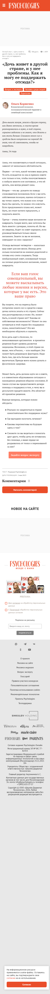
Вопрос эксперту (25, 672)
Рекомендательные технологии (25, 694)
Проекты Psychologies (25, 698)
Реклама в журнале (25, 667)
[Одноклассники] (20, 650)
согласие (16, 603)
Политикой (14, 609)
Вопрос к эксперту (13, 89)
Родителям (25, 93)
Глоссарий (25, 676)
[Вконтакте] (34, 644)
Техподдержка (25, 703)
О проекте (25, 658)
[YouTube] (29, 650)
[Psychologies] (24, 5)
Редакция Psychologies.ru (17, 472)
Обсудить (35, 52)
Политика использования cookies (25, 690)
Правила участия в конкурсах (25, 681)
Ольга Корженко (22, 104)
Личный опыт (7, 52)
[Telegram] (25, 644)
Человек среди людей (35, 89)
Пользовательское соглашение (25, 685)
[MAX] (16, 644)
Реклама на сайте (25, 663)
